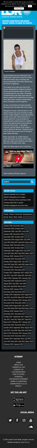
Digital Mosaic (25, 442)
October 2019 (8, 294)
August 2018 (17, 305)
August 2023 (19, 250)
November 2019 (20, 292)
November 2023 (9, 248)
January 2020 (18, 289)
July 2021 (7, 275)
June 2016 (14, 330)
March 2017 (7, 322)
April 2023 (21, 253)
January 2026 (8, 226)
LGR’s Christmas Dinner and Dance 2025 (17, 200)
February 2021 (17, 278)
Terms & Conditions (18, 381)
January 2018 (18, 311)
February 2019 (17, 300)
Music (11, 217)
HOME (18, 362)
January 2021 (26, 278)
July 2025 (18, 231)
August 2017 (29, 316)
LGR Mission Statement (18, 379)
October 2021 (8, 272)
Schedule (19, 376)
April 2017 (28, 319)
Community (18, 214)
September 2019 (18, 294)
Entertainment (27, 214)
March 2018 (29, 308)
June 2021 (14, 275)
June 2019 (14, 297)
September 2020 (20, 281)
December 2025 (18, 226)
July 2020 (16, 283)
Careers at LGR (18, 367)
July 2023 (27, 250)
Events (6, 217)
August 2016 (29, 327)
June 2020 (22, 283)
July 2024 (27, 239)
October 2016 (8, 327)
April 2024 (21, 242)
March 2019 (7, 300)
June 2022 (7, 264)
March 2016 (7, 333)
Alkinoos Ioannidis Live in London (14, 194)
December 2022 (9, 259)
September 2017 (18, 316)
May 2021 (21, 275)
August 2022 (17, 261)
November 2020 (9, 281)
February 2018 (8, 311)
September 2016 (18, 327)
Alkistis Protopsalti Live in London (14, 197)
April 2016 (28, 330)
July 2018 (25, 305)
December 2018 (9, 303)
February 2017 (17, 322)
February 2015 (8, 344)
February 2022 (8, 267)
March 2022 (29, 264)
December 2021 (9, 270)
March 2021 (7, 278)
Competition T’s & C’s (18, 384)
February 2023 (8, 256)
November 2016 (20, 325)
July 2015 (28, 338)
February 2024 (8, 245)
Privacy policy (19, 8)
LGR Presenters (18, 372)
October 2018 (8, 305)
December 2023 (19, 245)
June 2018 (7, 308)
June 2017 (14, 319)
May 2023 (14, 253)
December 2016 (9, 325)
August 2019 (29, 294)
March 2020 (22, 286)
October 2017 (8, 316)
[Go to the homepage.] (18, 11)
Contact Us (18, 369)
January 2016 (26, 333)
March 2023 (29, 253)
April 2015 (21, 341)
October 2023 (19, 248)
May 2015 (14, 341)
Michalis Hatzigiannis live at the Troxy (16, 205)
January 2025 (8, 234)
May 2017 (21, 319)
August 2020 (8, 283)
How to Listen (18, 374)
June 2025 (25, 231)
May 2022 (14, 264)
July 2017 (7, 319)
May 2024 (14, 242)
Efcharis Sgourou (20, 173)
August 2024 (19, 239)
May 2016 (21, 330)
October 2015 (8, 338)
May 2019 (21, 297)
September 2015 (18, 338)
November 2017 (20, 314)
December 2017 (9, 314)
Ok (30, 6)
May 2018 (14, 308)
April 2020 (14, 286)
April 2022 (21, 264)
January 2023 (18, 256)
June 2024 (7, 242)
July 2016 (7, 330)
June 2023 (7, 253)
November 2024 (9, 237)
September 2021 (18, 272)
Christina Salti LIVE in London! (13, 202)
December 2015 (9, 336)
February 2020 (8, 289)
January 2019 (26, 300)
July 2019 (7, 297)
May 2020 (7, 286)
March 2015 (29, 341)
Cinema (11, 214)
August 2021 (29, 272)
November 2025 (9, 228)
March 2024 (29, 242)
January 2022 (18, 267)
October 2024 (19, 237)
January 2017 (26, 322)
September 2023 (9, 250)
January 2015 (18, 344)
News (15, 217)
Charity (6, 214)
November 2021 (20, 270)
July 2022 (25, 261)
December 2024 (18, 234)
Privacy (18, 386)
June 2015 (7, 341)
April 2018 (21, 308)
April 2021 (28, 275)
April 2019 (28, 297)
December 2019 (9, 292)
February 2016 (17, 333)
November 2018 (20, 303)
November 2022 (20, 259)
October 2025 (19, 228)
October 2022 (8, 261)
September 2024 (9, 239)
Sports (20, 217)
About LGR (18, 365)
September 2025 (9, 231)
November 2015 (20, 336)
